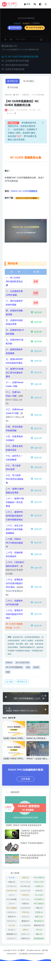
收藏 (10, 682)
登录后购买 (15, 28)
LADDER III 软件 (11, 891)
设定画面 (11, 938)
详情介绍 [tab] (14, 81)
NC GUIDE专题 (38, 95)
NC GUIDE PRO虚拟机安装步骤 (21, 57)
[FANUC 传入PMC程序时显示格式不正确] (37, 729)
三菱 (11, 903)
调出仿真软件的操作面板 (15, 65)
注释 (25, 930)
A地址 (25, 877)
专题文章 (25, 95)
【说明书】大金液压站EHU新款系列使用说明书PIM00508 (32, 833)
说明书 (25, 938)
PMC (25, 899)
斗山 (11, 925)
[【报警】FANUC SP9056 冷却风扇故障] (14, 728)
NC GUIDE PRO (22, 663)
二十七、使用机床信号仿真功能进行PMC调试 (14, 583)
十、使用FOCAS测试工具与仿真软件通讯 (14, 373)
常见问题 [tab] (14, 88)
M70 (39, 890)
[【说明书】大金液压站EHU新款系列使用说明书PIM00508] (12, 835)
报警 (39, 917)
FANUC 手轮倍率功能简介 (32, 843)
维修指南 (12, 934)
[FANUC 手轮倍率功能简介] (12, 848)
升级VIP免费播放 (35, 28)
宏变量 (39, 912)
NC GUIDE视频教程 (14, 667)
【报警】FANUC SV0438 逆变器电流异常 (23, 825)
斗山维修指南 (25, 926)
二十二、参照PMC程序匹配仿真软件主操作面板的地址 (14, 516)
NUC (19, 539)
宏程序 (11, 917)
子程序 (25, 912)
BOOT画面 (39, 877)
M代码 (25, 895)
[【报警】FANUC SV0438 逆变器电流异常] (25, 809)
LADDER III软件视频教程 (25, 891)
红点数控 (11, 110)
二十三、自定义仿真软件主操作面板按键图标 (14, 529)
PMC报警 (39, 899)
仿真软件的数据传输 (13, 69)
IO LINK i (25, 886)
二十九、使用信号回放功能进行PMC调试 (14, 614)
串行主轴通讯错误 (12, 908)
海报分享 (23, 682)
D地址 (11, 882)
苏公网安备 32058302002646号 (31, 954)
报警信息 (11, 921)
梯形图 (11, 930)
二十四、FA (11, 539)
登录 (28, 4)
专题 (28, 667)
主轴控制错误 (25, 908)
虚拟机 (36, 667)
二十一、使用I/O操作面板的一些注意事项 (15, 502)
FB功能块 (11, 886)
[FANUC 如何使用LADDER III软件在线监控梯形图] (12, 859)
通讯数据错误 (39, 939)
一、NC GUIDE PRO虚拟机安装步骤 (14, 281)
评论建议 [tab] (30, 81)
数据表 (25, 921)
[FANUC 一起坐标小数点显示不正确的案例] (37, 752)
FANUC (9, 663)
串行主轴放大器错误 (39, 904)
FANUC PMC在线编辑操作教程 (39, 882)
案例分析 (39, 925)
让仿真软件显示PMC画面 (15, 61)
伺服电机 (11, 912)
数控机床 (38, 921)
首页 (17, 95)
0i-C (11, 877)
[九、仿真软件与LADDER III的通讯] (22, 363)
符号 (39, 930)
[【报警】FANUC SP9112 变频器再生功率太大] (14, 748)
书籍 (39, 908)
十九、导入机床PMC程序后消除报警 (14, 479)
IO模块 (39, 886)
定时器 (25, 917)
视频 (8, 672)
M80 (11, 895)
